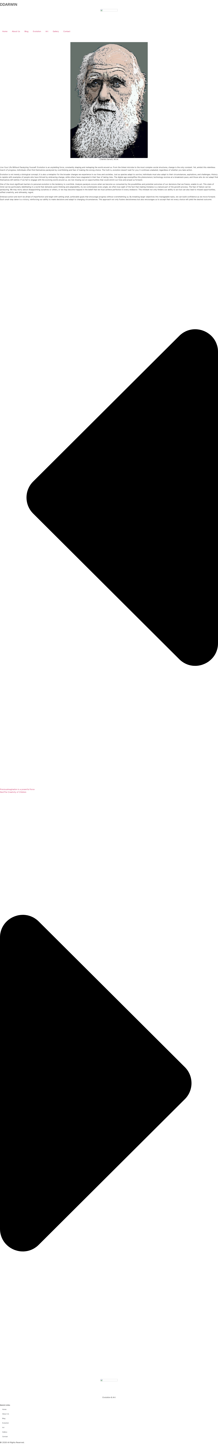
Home (4, 31)
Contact (66, 31)
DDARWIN (8, 4)
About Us (16, 31)
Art (47, 31)
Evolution (37, 31)
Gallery (56, 31)
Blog (26, 31)
